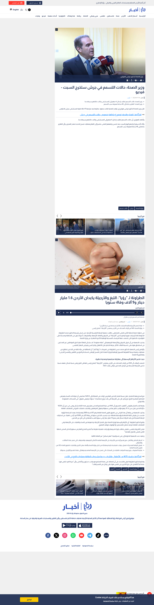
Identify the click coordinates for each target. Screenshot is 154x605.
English (16, 10)
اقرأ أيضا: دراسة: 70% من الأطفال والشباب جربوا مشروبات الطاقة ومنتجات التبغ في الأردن (102, 456)
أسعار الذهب (132, 16)
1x (63, 312)
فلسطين (110, 16)
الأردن (123, 16)
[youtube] (81, 535)
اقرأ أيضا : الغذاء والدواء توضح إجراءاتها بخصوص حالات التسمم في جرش (110, 114)
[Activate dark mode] (28, 9)
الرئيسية (142, 16)
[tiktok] (98, 535)
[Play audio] (59, 313)
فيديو (44, 16)
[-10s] (137, 313)
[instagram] (64, 535)
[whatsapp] (73, 535)
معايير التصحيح (65, 546)
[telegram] (90, 535)
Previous (61, 216)
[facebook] (48, 535)
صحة (117, 16)
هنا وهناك (71, 16)
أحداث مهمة (52, 16)
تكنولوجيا (62, 16)
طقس (102, 16)
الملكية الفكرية (76, 546)
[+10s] (141, 313)
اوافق (29, 600)
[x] (56, 535)
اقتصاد (85, 16)
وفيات (37, 16)
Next (57, 216)
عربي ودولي (94, 16)
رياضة (79, 16)
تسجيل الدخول (33, 3)
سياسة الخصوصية (108, 601)
